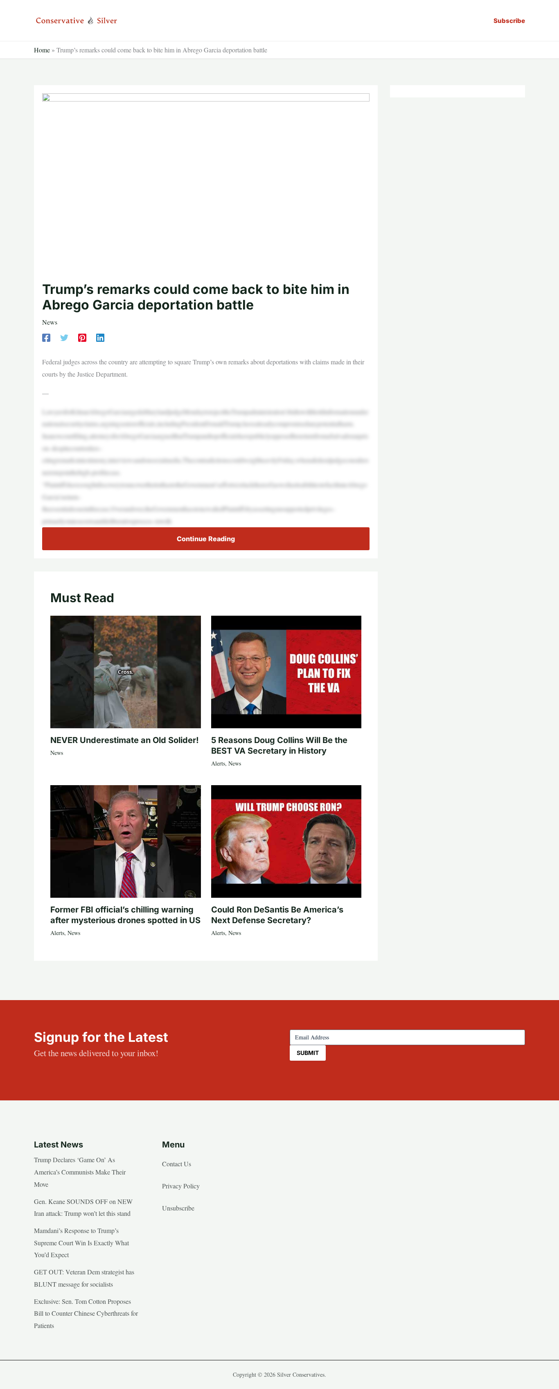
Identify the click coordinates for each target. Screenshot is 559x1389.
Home (42, 49)
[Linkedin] (100, 337)
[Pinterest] (82, 337)
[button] (509, 21)
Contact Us (176, 1163)
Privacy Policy (181, 1185)
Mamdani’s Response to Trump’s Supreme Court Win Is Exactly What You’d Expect (81, 1242)
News (49, 322)
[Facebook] (46, 337)
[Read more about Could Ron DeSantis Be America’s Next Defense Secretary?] (286, 840)
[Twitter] (64, 337)
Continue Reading (206, 539)
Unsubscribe (178, 1208)
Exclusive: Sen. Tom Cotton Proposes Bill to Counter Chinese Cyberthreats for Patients (86, 1313)
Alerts (218, 763)
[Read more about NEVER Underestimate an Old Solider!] (125, 670)
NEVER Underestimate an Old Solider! (124, 740)
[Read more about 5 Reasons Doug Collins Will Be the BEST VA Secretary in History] (286, 670)
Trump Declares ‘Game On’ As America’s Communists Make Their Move (80, 1171)
